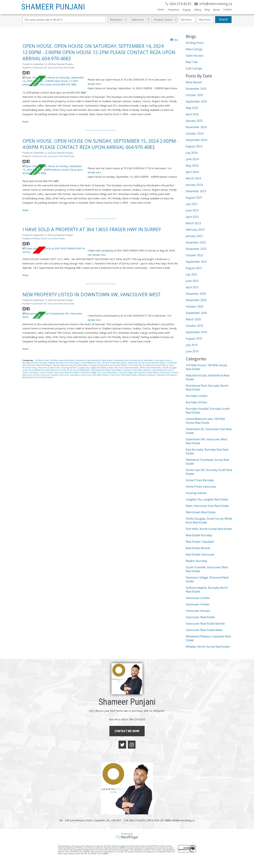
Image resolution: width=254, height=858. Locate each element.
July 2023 (191, 204)
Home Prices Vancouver (49, 367)
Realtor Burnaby (30, 372)
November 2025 (196, 89)
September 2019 (196, 332)
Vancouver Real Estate (70, 375)
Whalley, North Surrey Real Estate (48, 238)
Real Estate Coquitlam (122, 370)
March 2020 (193, 319)
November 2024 (196, 127)
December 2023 (196, 191)
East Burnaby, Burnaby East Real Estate (70, 365)
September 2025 (196, 101)
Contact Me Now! (127, 731)
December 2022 (196, 242)
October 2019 (194, 326)
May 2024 (192, 165)
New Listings (194, 49)
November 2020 (196, 300)
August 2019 (194, 338)
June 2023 (192, 210)
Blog (207, 9)
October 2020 (194, 306)
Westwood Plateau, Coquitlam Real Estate (157, 375)
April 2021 (192, 287)
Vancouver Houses (49, 375)
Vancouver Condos (169, 372)
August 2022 (194, 268)
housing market (69, 367)
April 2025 (192, 114)
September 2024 (196, 140)
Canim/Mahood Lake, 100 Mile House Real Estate (104, 363)
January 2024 (194, 185)
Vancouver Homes (31, 375)
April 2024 (192, 172)
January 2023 (194, 236)
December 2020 (196, 294)
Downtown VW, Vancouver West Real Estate (53, 67)
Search (223, 19)
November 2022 (196, 249)
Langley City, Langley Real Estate (92, 367)
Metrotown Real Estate (151, 367)
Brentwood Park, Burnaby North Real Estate (134, 360)
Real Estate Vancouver (163, 370)
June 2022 (192, 281)
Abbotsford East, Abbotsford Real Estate (94, 360)
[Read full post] (53, 81)
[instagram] (131, 745)
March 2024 (193, 178)
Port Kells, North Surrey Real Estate (74, 370)
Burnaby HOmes (30, 363)
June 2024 (192, 159)
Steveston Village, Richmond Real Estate (99, 372)
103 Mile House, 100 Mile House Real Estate (55, 360)
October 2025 (194, 95)
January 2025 (194, 121)
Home (160, 9)
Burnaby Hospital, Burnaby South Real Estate (59, 363)
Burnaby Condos (163, 360)
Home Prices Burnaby (200, 480)
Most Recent (194, 82)
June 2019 (192, 351)
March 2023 (193, 223)
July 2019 (191, 345)
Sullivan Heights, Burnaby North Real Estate (139, 372)
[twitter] (122, 745)
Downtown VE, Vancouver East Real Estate (147, 363)
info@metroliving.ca (183, 820)
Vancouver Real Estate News (124, 375)
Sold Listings (194, 68)
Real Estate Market (142, 370)
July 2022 (191, 274)
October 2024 (194, 133)
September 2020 (196, 313)
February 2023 (195, 230)
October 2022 (194, 255)
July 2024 (191, 153)
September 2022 (196, 262)
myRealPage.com (127, 837)
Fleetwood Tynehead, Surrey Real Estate (108, 365)
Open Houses (194, 55)
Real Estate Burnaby (101, 370)
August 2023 (194, 197)
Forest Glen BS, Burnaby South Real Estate (147, 365)
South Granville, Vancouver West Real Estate (59, 372)
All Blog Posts (195, 43)
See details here (97, 254)
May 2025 (192, 108)
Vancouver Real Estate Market (96, 375)
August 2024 (194, 146)
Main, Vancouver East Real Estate (124, 367)
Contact (227, 9)
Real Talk (192, 62)
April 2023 (192, 217)
